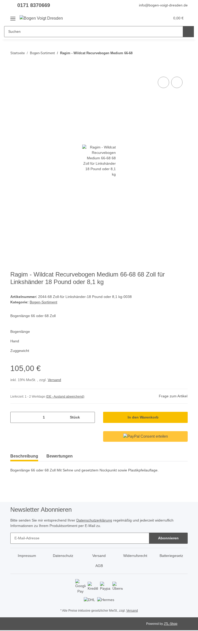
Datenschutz (63, 556)
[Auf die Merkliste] (177, 82)
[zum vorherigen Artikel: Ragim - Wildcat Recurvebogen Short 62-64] (171, 53)
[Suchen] (188, 31)
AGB (99, 566)
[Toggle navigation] (12, 16)
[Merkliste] (156, 18)
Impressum (27, 556)
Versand (54, 380)
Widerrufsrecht (135, 556)
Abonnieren (168, 538)
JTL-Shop (170, 624)
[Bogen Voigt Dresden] (41, 18)
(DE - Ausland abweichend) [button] (65, 396)
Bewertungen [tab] (59, 456)
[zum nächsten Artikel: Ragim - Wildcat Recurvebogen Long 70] (182, 53)
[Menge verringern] (16, 417)
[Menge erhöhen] (89, 417)
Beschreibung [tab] (24, 456)
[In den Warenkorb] (14, 70)
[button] (145, 18)
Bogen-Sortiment (43, 302)
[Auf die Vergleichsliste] (163, 82)
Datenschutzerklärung (94, 520)
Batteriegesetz (171, 556)
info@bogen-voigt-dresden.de (163, 5)
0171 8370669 (33, 5)
